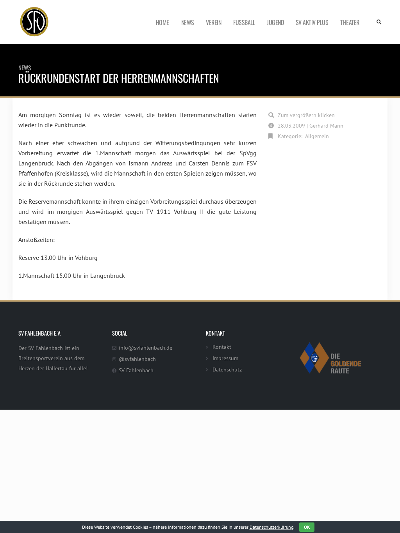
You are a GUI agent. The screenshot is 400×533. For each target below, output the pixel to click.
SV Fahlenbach (136, 370)
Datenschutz (227, 369)
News (187, 22)
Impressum (225, 358)
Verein (213, 22)
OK (307, 527)
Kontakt (221, 346)
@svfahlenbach (137, 358)
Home (162, 22)
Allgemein (317, 136)
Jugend (275, 22)
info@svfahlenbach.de (145, 347)
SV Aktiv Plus (312, 22)
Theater (349, 22)
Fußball (244, 22)
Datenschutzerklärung (271, 527)
